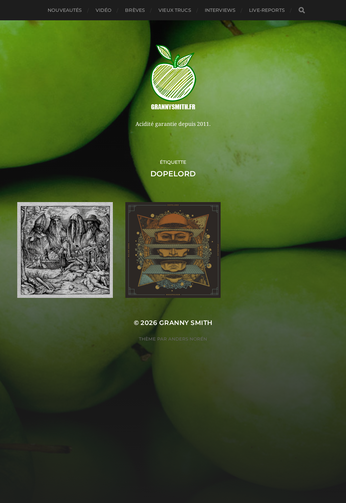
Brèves (135, 10)
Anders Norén (187, 339)
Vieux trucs (174, 10)
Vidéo (104, 10)
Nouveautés (65, 10)
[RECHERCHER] (301, 10)
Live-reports (267, 10)
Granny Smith (186, 323)
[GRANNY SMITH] (173, 78)
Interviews (220, 10)
